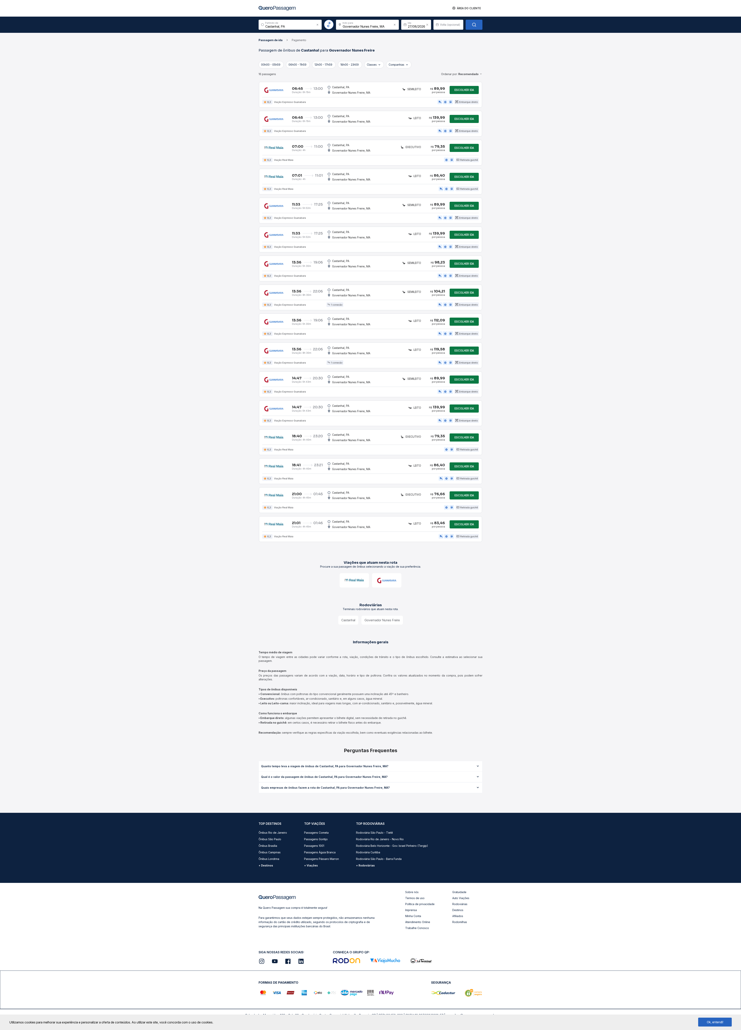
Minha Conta (413, 916)
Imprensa (411, 910)
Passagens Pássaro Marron (321, 858)
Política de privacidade (420, 904)
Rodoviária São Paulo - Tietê (374, 832)
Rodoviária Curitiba (368, 852)
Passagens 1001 (314, 845)
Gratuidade (459, 892)
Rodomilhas (459, 922)
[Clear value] (427, 24)
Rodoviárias (459, 904)
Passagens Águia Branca (320, 852)
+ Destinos (266, 865)
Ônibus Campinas (270, 852)
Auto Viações (460, 898)
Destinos (457, 910)
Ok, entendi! (715, 1022)
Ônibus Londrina (269, 858)
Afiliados (457, 916)
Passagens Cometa (316, 832)
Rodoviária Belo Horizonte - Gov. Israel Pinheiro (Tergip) (392, 845)
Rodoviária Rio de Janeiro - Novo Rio (380, 839)
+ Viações (311, 865)
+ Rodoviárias (365, 865)
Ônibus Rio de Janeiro (273, 832)
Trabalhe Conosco (417, 928)
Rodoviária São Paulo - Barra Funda (379, 858)
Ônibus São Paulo (270, 839)
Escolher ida (464, 90)
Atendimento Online (417, 922)
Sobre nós (412, 892)
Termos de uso (415, 898)
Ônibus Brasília (268, 845)
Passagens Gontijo (316, 839)
